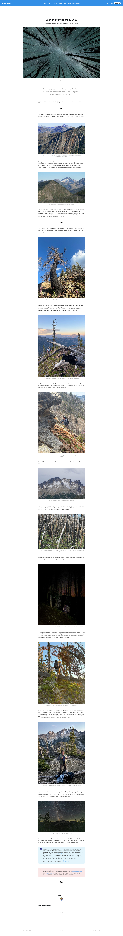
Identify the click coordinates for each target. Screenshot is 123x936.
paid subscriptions (49, 873)
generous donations (77, 871)
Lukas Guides (6, 3)
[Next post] (84, 898)
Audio (65, 3)
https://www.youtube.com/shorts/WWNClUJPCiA (54, 860)
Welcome (55, 3)
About (49, 3)
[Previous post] (39, 898)
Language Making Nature (74, 3)
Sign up (61, 930)
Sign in (111, 3)
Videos (60, 3)
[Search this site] (107, 3)
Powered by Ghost (96, 930)
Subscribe (117, 3)
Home (44, 3)
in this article (66, 861)
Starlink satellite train (60, 853)
